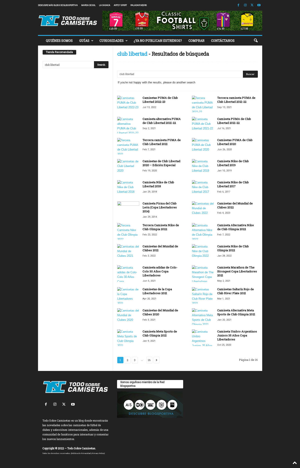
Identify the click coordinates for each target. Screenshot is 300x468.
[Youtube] (259, 5)
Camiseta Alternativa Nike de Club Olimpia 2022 (235, 227)
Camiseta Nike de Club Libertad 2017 (233, 184)
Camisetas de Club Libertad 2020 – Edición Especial (161, 163)
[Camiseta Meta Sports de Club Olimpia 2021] (128, 337)
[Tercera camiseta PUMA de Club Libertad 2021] (128, 146)
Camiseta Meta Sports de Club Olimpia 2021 (160, 333)
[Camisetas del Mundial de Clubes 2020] (128, 316)
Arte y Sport (120, 5)
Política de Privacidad (81, 453)
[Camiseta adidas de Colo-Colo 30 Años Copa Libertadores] (128, 273)
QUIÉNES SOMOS (59, 41)
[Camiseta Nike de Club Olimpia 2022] (203, 252)
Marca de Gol (88, 5)
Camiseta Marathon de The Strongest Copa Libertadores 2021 (237, 271)
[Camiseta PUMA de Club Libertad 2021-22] (203, 125)
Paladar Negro (138, 5)
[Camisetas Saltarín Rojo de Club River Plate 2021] (203, 295)
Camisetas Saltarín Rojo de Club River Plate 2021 (235, 291)
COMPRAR (196, 41)
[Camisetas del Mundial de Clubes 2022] (203, 209)
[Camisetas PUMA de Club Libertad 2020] (203, 146)
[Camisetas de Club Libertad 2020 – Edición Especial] (128, 167)
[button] (255, 41)
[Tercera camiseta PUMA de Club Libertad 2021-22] (203, 104)
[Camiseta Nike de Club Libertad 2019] (203, 167)
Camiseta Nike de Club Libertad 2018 (158, 184)
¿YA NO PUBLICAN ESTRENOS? (158, 41)
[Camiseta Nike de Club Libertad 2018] (128, 188)
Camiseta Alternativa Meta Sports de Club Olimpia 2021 (236, 312)
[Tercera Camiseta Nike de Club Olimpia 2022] (128, 231)
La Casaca (104, 5)
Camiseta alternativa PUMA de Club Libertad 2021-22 (162, 121)
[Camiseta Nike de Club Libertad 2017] (203, 188)
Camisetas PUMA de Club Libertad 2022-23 (160, 100)
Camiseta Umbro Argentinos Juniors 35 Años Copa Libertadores (237, 335)
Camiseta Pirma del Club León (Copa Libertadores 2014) (160, 207)
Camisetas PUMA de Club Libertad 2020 (235, 142)
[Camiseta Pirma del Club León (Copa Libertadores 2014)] (128, 209)
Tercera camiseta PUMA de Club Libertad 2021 (162, 142)
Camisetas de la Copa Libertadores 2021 (157, 291)
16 (149, 360)
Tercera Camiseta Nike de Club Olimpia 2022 (161, 227)
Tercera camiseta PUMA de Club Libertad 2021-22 (236, 100)
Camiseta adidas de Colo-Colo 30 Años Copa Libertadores (160, 271)
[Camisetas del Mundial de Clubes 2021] (128, 252)
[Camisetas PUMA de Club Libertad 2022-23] (128, 104)
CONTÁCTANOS (223, 41)
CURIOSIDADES (111, 41)
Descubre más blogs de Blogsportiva (58, 5)
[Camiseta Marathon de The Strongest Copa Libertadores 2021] (203, 273)
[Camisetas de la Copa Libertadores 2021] (128, 295)
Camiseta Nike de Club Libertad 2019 (233, 163)
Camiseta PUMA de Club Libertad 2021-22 (234, 121)
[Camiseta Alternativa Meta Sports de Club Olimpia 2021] (203, 316)
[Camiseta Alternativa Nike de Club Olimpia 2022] (203, 231)
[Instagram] (245, 5)
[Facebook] (238, 5)
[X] (252, 5)
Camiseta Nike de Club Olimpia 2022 (233, 248)
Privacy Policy (98, 453)
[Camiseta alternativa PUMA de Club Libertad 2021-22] (128, 125)
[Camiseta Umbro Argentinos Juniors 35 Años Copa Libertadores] (203, 337)
